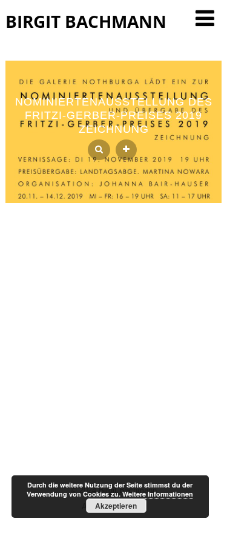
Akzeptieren (116, 505)
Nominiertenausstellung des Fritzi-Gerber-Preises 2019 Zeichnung (113, 115)
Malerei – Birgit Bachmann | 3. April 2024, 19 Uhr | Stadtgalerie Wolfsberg (113, 410)
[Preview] (99, 149)
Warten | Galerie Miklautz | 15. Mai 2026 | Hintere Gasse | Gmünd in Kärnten (113, 361)
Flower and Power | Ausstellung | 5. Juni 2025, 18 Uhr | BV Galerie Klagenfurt (113, 385)
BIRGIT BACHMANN (85, 21)
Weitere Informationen (157, 493)
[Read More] (126, 149)
